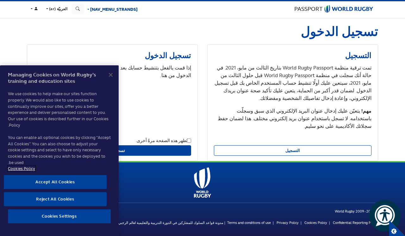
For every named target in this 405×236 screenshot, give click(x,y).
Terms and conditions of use (249, 222)
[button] (56, 9)
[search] (78, 8)
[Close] (111, 75)
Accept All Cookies (55, 182)
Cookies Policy (315, 222)
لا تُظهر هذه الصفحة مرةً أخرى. (163, 140)
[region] (59, 150)
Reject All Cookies (55, 199)
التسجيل (292, 150)
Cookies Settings (397, 228)
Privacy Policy (288, 222)
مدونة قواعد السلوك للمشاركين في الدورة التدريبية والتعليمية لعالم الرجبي (170, 222)
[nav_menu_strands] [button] (113, 9)
